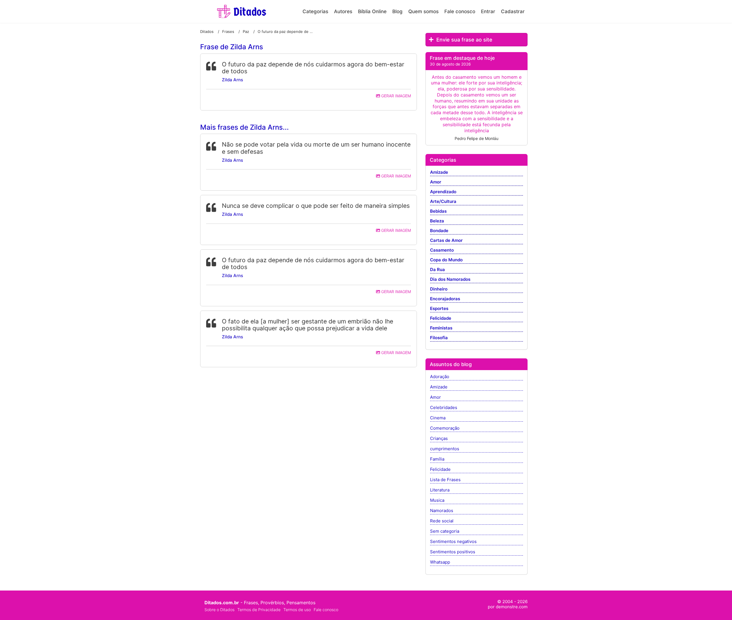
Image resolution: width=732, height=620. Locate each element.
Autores (343, 11)
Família (437, 459)
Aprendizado (443, 191)
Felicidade (440, 318)
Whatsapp (440, 562)
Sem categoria (444, 531)
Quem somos (423, 11)
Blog (397, 11)
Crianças (439, 438)
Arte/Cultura (443, 201)
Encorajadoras (445, 299)
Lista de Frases (445, 479)
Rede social (441, 521)
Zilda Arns (232, 79)
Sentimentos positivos (452, 552)
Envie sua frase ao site (463, 40)
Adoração (439, 376)
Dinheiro (438, 289)
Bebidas (438, 211)
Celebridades (443, 407)
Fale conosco (459, 11)
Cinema (437, 418)
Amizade (439, 172)
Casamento (442, 250)
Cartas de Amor (446, 240)
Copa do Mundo (446, 260)
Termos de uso (297, 609)
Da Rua (437, 269)
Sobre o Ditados (219, 609)
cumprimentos (444, 449)
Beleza (437, 221)
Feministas (441, 328)
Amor (435, 182)
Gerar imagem (395, 95)
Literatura (439, 490)
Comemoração (445, 428)
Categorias (315, 11)
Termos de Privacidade (259, 609)
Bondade (439, 230)
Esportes (439, 308)
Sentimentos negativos (453, 541)
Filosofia (439, 337)
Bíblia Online (372, 11)
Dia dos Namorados (450, 279)
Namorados (441, 510)
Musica (437, 500)
